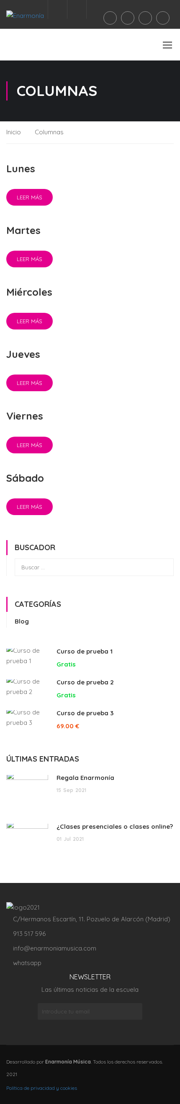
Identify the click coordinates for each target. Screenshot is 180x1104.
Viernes (24, 416)
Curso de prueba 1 (85, 651)
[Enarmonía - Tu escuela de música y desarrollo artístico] (33, 15)
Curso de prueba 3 (85, 713)
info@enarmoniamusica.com (53, 948)
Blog (22, 621)
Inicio (13, 132)
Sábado (25, 478)
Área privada (77, 9)
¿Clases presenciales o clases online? (115, 826)
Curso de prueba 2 (85, 682)
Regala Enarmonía (85, 778)
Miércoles (29, 292)
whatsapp (27, 963)
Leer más (29, 197)
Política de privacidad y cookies (41, 1088)
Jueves (23, 354)
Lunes (20, 168)
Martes (23, 230)
